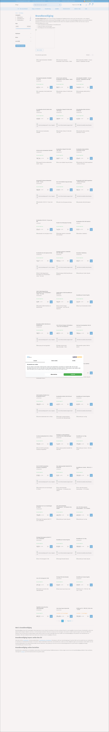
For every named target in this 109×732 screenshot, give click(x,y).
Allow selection (54, 374)
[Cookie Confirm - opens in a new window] (77, 357)
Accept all (73, 374)
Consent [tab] (35, 360)
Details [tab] (73, 360)
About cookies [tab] (54, 360)
